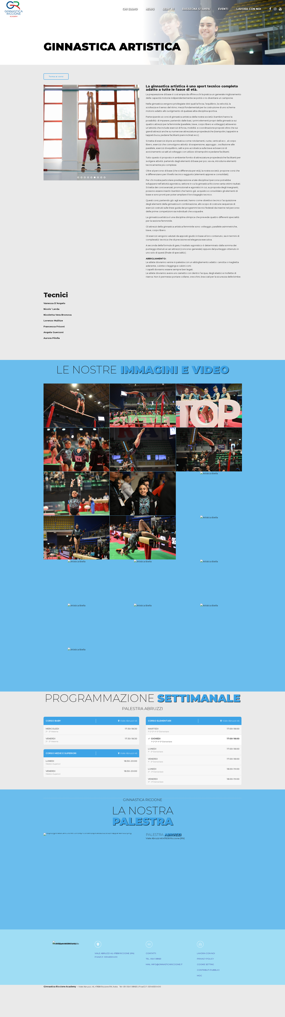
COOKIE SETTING (205, 964)
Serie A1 (168, 9)
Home (49, 36)
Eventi (223, 9)
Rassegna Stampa (196, 9)
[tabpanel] (91, 148)
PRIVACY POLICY (205, 959)
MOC (199, 975)
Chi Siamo (129, 9)
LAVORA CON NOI (206, 953)
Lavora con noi (249, 9)
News (150, 9)
